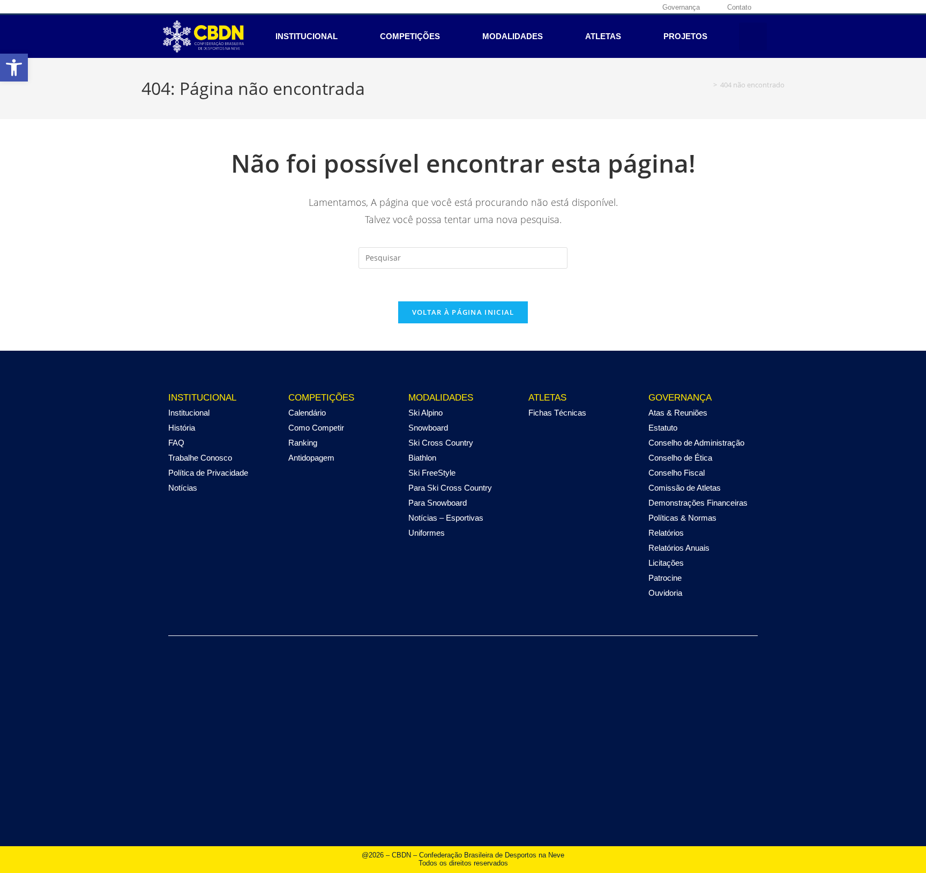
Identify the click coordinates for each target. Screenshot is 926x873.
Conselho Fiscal (676, 472)
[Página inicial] (707, 85)
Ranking (302, 442)
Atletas (603, 36)
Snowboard (428, 427)
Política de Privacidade (208, 472)
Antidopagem (311, 457)
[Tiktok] (644, 7)
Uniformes (426, 532)
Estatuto (662, 427)
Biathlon (422, 457)
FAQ (176, 442)
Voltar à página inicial (463, 312)
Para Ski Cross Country (450, 487)
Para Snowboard (437, 502)
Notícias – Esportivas (445, 517)
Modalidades (512, 36)
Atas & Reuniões (677, 412)
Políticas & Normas (682, 517)
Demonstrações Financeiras (698, 502)
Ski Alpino (425, 412)
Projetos (685, 36)
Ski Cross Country (440, 442)
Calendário (307, 412)
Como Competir (316, 427)
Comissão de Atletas (684, 487)
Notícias (182, 487)
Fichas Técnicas (557, 412)
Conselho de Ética (680, 457)
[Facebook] (577, 7)
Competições (410, 36)
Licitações (666, 562)
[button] (14, 68)
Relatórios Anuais (679, 547)
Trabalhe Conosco (200, 457)
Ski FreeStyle (431, 472)
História (181, 427)
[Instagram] (594, 7)
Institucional (306, 36)
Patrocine (665, 577)
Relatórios (666, 532)
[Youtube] (627, 7)
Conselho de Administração (696, 442)
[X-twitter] (611, 7)
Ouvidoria (665, 592)
